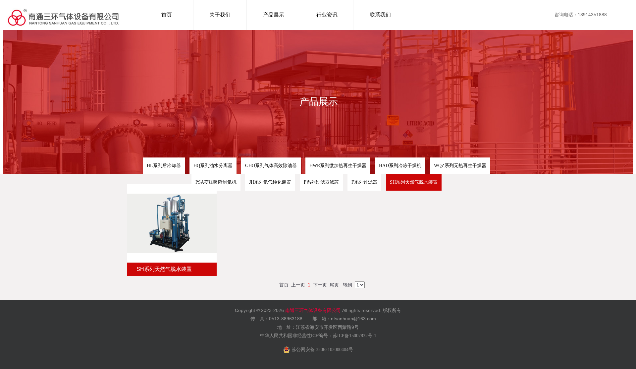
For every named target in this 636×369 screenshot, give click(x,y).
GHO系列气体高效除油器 (271, 165)
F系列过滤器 (364, 182)
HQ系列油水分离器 (213, 165)
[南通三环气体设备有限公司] (63, 15)
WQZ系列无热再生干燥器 (460, 165)
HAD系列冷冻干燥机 (400, 165)
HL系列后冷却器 (164, 165)
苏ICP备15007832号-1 (354, 335)
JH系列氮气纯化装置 (270, 182)
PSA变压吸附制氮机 (216, 182)
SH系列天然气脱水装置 (414, 182)
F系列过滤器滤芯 (321, 182)
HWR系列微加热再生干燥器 (337, 165)
